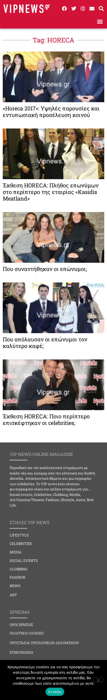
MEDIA (16, 552)
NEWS (15, 585)
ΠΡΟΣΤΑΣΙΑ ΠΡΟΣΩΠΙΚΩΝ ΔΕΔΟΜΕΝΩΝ (44, 642)
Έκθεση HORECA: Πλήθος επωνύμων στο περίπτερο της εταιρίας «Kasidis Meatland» (50, 192)
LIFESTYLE (19, 535)
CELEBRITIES (21, 543)
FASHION (18, 577)
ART (13, 594)
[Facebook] (64, 8)
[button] (99, 21)
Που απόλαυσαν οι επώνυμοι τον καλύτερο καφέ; (45, 342)
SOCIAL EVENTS (24, 560)
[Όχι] (98, 679)
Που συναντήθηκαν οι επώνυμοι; (45, 268)
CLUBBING (18, 569)
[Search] (101, 8)
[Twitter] (73, 8)
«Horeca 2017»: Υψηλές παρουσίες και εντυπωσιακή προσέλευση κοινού (51, 111)
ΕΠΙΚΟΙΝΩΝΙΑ (21, 652)
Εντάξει (55, 692)
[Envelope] (92, 8)
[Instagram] (82, 8)
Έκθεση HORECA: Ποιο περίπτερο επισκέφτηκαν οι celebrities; (46, 419)
